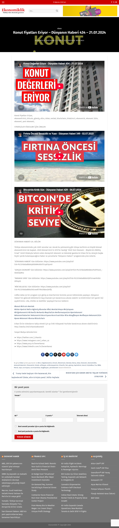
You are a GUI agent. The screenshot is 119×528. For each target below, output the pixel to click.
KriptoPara (90, 365)
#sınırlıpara (46, 315)
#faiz (49, 309)
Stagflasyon (45, 368)
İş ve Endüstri (70, 456)
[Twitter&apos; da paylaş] (51, 355)
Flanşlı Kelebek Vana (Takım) (103, 493)
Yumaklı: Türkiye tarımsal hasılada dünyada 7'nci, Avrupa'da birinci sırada (12, 504)
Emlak (37, 365)
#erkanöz (40, 312)
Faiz (66, 365)
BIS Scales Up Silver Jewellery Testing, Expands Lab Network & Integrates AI (73, 477)
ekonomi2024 (92, 363)
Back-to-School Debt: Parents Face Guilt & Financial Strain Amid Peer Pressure (43, 466)
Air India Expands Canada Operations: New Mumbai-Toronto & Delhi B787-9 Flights (73, 508)
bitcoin (55, 363)
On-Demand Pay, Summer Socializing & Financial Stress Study (43, 487)
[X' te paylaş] (47, 355)
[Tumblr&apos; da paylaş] (72, 355)
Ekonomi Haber (11, 456)
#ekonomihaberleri (22, 315)
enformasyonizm (52, 365)
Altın (39, 363)
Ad (16, 416)
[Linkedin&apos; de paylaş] (68, 355)
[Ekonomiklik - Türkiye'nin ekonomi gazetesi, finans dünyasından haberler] (13, 11)
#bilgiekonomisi (21, 312)
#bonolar (43, 309)
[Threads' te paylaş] (55, 355)
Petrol (16, 368)
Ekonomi (84, 363)
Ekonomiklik (40, 40)
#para (16, 318)
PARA (99, 365)
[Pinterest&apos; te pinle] (64, 355)
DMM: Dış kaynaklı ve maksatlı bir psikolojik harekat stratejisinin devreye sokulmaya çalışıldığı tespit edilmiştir (14, 480)
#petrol (23, 309)
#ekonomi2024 (95, 315)
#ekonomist (36, 315)
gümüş (71, 365)
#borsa (31, 318)
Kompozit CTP (96, 480)
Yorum (17, 395)
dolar (78, 363)
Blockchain (62, 363)
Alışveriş (97, 456)
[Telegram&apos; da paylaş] (76, 355)
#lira (66, 315)
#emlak (31, 306)
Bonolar (69, 363)
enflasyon (43, 365)
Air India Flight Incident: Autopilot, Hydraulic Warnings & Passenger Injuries (73, 466)
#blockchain (40, 318)
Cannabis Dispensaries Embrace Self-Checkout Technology (71, 487)
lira (95, 365)
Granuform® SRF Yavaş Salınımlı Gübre (100, 474)
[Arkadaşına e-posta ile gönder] (59, 355)
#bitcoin (24, 306)
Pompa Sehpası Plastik (100, 489)
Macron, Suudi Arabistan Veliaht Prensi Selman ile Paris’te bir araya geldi (12, 493)
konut (84, 365)
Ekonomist (30, 365)
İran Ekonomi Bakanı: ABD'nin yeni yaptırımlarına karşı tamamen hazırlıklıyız (14, 514)
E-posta (49, 416)
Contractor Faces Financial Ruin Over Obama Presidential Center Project (44, 498)
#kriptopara (68, 309)
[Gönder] (57, 11)
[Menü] (3, 2)
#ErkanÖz (32, 312)
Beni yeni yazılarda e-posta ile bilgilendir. (34, 431)
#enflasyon (84, 315)
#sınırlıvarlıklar (57, 315)
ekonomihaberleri (20, 365)
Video (59, 28)
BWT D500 (95, 498)
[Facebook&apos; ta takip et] (111, 2)
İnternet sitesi (82, 416)
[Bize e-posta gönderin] (116, 2)
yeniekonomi (53, 368)
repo (20, 368)
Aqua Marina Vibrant (99, 484)
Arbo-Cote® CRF (97, 463)
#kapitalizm (50, 312)
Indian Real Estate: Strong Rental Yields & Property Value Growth (74, 498)
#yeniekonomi (76, 312)
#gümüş (35, 309)
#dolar (17, 309)
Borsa (74, 363)
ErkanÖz (62, 365)
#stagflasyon (74, 315)
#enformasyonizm (62, 312)
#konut (17, 306)
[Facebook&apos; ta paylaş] (43, 355)
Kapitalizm (77, 365)
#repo (60, 309)
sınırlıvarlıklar (35, 368)
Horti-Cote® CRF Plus (100, 468)
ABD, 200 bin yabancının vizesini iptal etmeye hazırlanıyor (12, 466)
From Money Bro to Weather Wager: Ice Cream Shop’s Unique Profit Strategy (43, 508)
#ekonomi (24, 318)
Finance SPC (40, 456)
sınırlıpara (26, 368)
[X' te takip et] (114, 2)
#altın (29, 309)
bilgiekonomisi (47, 363)
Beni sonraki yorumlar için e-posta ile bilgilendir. (36, 426)
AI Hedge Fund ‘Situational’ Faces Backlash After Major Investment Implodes (42, 477)
